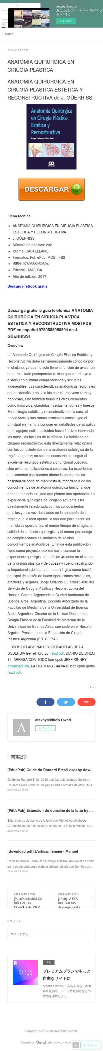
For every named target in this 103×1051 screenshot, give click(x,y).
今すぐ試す (66, 21)
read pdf (57, 653)
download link (18, 665)
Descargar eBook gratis (28, 286)
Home (9, 34)
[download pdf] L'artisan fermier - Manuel (43, 851)
